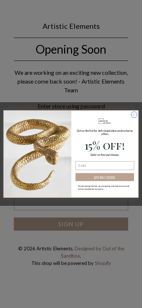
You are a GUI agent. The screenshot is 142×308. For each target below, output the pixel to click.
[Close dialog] (134, 115)
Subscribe (104, 177)
